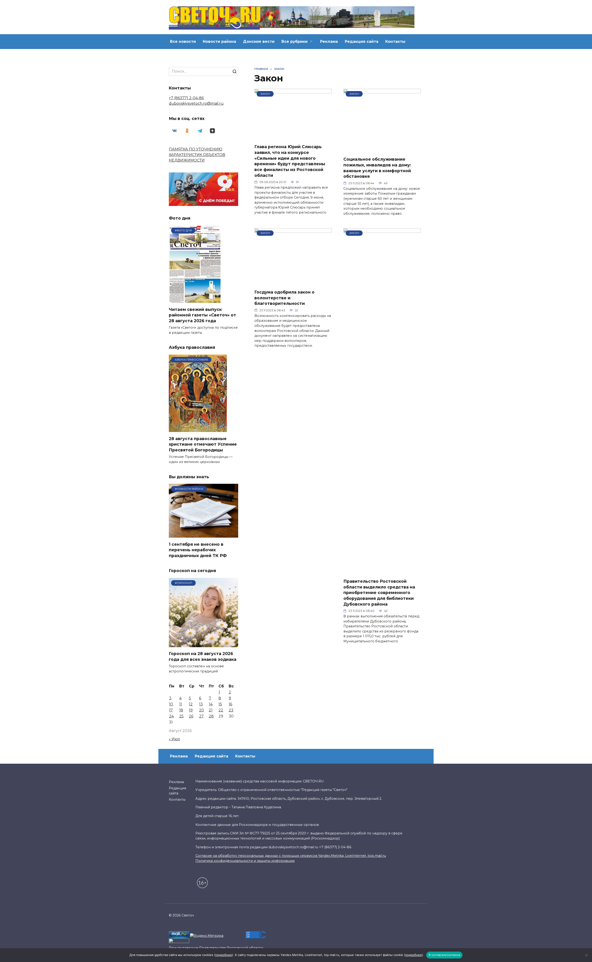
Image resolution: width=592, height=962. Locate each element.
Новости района (219, 41)
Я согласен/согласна (444, 955)
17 (171, 710)
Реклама (329, 41)
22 (221, 710)
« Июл (174, 739)
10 (171, 704)
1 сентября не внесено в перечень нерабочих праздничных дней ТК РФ (198, 550)
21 (211, 710)
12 (191, 704)
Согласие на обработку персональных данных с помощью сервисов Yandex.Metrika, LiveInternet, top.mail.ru (290, 856)
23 (231, 710)
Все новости (183, 41)
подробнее (223, 955)
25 (181, 716)
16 (230, 704)
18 (181, 710)
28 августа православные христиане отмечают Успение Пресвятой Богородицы (203, 444)
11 (180, 704)
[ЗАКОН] (293, 137)
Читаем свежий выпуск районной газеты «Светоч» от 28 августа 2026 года (202, 315)
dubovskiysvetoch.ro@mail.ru (196, 103)
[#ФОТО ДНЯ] (196, 300)
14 (211, 704)
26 (191, 716)
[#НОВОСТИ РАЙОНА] (203, 535)
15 (220, 704)
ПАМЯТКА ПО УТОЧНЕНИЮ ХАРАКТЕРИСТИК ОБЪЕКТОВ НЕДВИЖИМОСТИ (197, 154)
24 (171, 716)
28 (211, 716)
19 (191, 710)
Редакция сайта (361, 41)
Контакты (395, 41)
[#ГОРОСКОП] (203, 644)
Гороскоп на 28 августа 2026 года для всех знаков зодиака (202, 656)
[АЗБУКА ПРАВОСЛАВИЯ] (198, 429)
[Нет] (586, 955)
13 (201, 704)
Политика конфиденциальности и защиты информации (245, 861)
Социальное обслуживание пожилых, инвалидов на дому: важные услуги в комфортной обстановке (377, 168)
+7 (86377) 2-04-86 (186, 98)
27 (201, 716)
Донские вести (258, 41)
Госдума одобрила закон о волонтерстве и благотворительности (284, 298)
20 (201, 710)
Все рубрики (294, 41)
